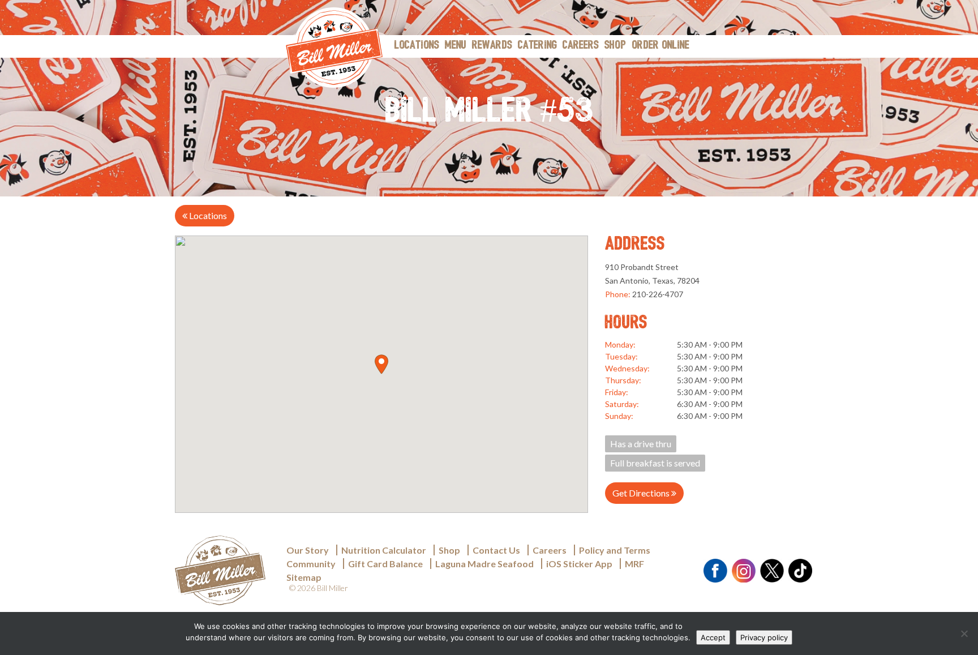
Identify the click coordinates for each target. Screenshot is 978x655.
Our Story (307, 550)
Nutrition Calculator (383, 550)
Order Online (660, 46)
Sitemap (303, 577)
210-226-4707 (657, 294)
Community (311, 563)
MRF (634, 563)
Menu (455, 46)
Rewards (492, 46)
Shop (615, 46)
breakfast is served (655, 462)
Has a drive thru (640, 443)
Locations (416, 46)
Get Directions (641, 492)
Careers (581, 46)
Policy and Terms (614, 550)
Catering (537, 46)
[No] (964, 633)
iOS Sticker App (579, 563)
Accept (713, 637)
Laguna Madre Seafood (484, 563)
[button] (381, 364)
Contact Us (496, 550)
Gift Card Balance (385, 563)
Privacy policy (764, 637)
